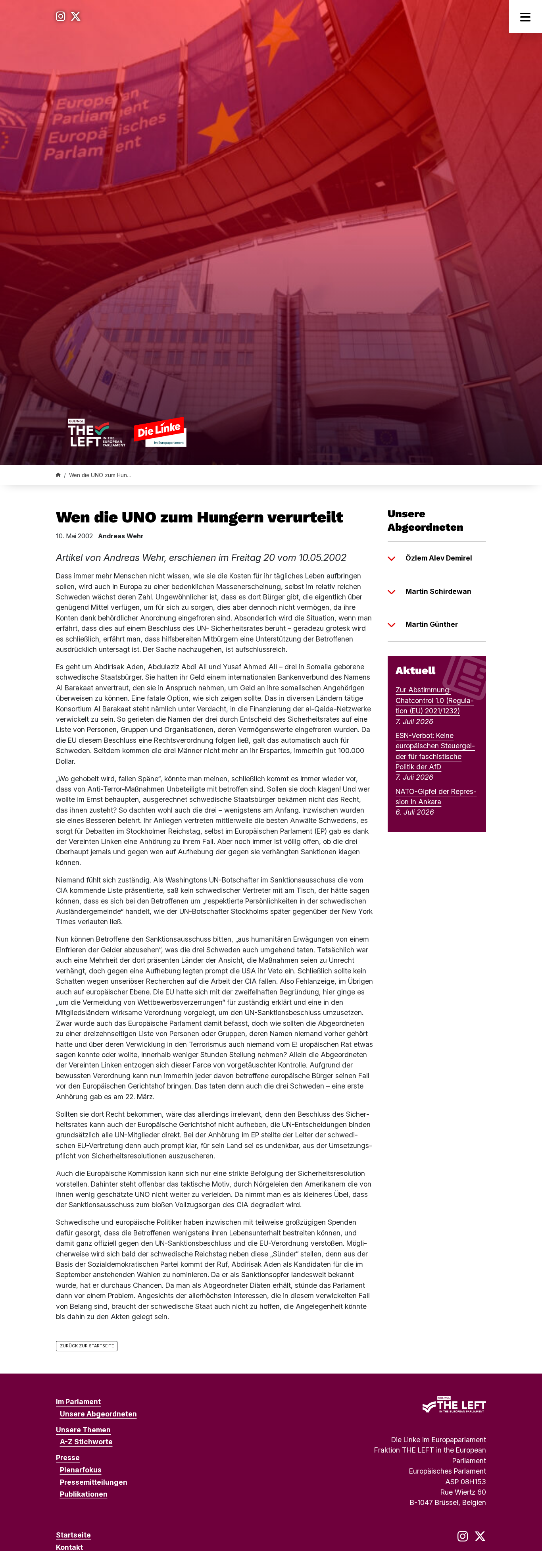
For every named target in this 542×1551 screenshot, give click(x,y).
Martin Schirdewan (438, 591)
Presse (68, 1457)
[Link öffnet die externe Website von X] (75, 16)
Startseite (73, 1535)
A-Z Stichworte (86, 1441)
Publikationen (84, 1494)
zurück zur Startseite (87, 1346)
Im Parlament (78, 1401)
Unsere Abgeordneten (98, 1414)
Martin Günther (432, 624)
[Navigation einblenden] (525, 16)
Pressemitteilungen (93, 1482)
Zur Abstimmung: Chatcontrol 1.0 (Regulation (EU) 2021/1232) (435, 700)
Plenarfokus (81, 1470)
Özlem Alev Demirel (439, 558)
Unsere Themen (83, 1430)
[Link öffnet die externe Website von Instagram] (60, 16)
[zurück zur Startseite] (127, 431)
